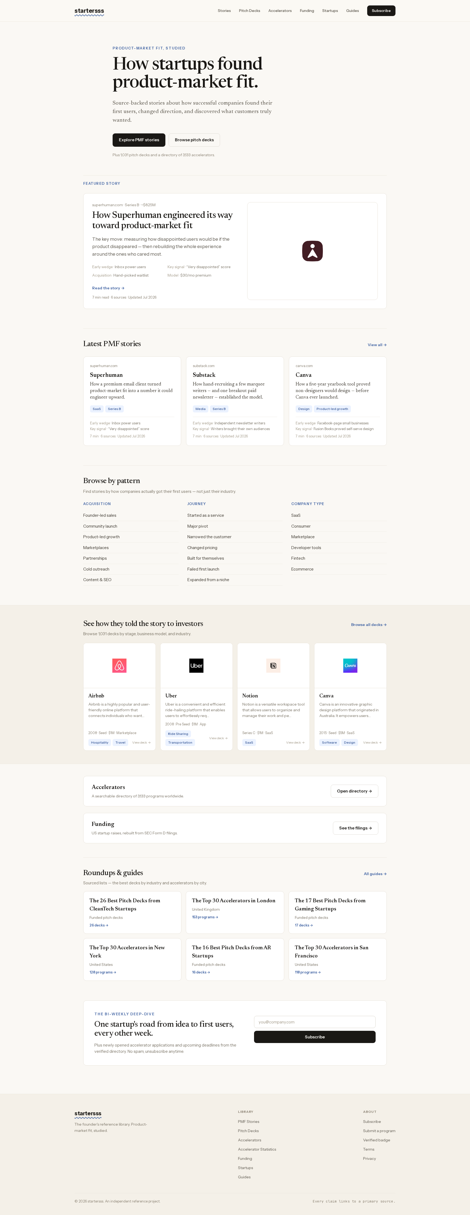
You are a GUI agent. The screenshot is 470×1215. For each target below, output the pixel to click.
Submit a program (379, 1130)
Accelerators (280, 10)
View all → (377, 344)
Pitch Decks (249, 10)
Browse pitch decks (194, 139)
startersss (89, 10)
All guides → (375, 873)
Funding (307, 10)
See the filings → (355, 828)
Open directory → (354, 791)
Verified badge (376, 1140)
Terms (368, 1149)
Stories (224, 10)
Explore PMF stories (139, 139)
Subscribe (381, 10)
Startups (330, 10)
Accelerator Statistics (257, 1149)
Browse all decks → (369, 624)
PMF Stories (248, 1121)
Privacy (369, 1158)
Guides (352, 10)
